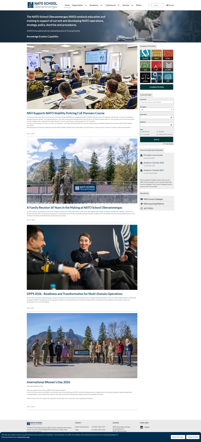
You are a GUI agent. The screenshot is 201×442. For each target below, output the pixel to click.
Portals (171, 5)
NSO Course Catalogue (153, 199)
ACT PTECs (148, 208)
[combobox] (159, 5)
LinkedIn (146, 427)
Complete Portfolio (156, 87)
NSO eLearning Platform (154, 204)
